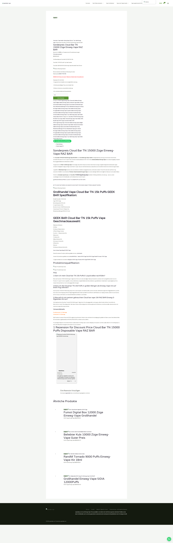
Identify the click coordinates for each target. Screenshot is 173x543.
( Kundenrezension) (57, 54)
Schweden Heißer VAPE (69, 120)
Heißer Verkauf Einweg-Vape (69, 118)
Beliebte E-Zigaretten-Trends (102, 509)
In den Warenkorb (60, 98)
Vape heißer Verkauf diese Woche (65, 40)
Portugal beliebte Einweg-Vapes (60, 110)
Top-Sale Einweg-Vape (72, 114)
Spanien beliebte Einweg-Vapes (74, 110)
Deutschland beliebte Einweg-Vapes (61, 104)
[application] (102, 3)
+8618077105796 (62, 73)
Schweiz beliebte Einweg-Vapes (60, 114)
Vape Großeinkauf (110, 3)
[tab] (88, 144)
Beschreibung (59, 144)
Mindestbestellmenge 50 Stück (62, 106)
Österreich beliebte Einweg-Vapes (72, 122)
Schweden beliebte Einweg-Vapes (60, 112)
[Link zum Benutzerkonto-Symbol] (168, 3)
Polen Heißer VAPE (79, 118)
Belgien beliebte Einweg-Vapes (62, 102)
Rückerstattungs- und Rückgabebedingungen (118, 509)
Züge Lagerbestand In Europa (137, 3)
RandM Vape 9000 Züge (58, 120)
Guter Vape (59, 118)
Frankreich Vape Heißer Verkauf (76, 102)
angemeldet (68, 393)
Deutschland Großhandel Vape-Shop (71, 126)
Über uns (87, 509)
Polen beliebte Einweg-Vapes (74, 108)
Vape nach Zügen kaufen (122, 3)
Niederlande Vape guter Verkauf (76, 106)
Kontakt (92, 509)
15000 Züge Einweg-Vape (63, 100)
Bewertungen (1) (59, 146)
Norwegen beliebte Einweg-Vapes (60, 108)
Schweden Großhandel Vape (74, 112)
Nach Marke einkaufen (97, 3)
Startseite (88, 3)
